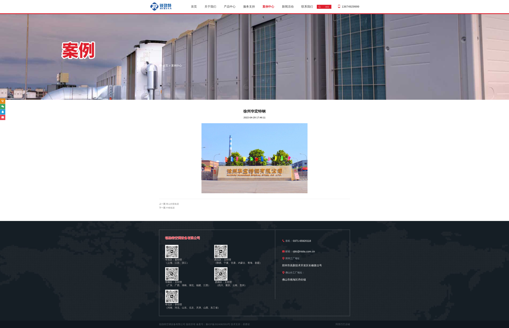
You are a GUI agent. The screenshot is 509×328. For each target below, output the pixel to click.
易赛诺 (246, 324)
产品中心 (230, 6)
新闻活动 (288, 6)
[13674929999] (2, 101)
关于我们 (210, 6)
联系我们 (307, 6)
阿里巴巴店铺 (343, 324)
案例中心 (268, 6)
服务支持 (249, 6)
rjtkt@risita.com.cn (304, 251)
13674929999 (350, 6)
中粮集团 (170, 208)
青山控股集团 (172, 204)
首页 (194, 6)
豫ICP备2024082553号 (218, 324)
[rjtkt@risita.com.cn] (2, 117)
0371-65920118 (302, 240)
